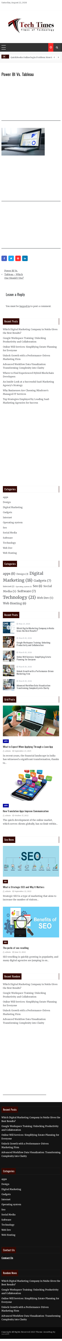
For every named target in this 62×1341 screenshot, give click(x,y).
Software (8, 537)
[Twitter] (11, 258)
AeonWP (5, 1334)
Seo (5, 527)
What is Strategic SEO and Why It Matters (23, 887)
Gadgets (7, 512)
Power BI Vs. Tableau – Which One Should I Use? (14, 274)
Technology (9, 542)
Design (7, 502)
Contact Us (7, 1258)
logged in (24, 306)
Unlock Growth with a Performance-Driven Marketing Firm (35, 672)
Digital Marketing (13, 507)
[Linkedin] (25, 258)
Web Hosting (10, 553)
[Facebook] (4, 258)
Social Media (10, 532)
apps (5, 497)
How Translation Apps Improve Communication (26, 811)
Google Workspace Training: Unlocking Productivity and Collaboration (33, 644)
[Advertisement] (31, 101)
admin (8, 751)
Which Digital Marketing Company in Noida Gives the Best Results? (35, 629)
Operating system (12, 522)
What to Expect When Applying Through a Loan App (28, 746)
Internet (7, 517)
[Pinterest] (18, 258)
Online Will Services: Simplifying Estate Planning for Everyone (34, 658)
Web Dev (7, 548)
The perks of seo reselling (16, 948)
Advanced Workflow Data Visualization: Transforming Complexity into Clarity (34, 687)
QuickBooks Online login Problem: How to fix (33, 57)
